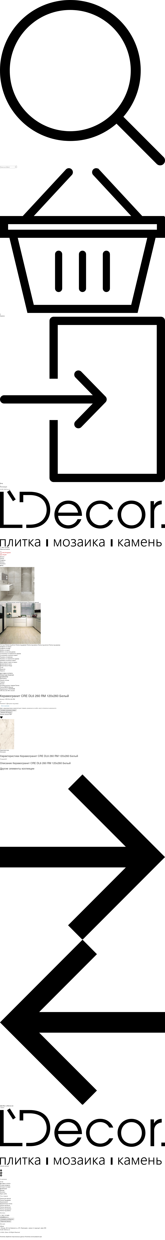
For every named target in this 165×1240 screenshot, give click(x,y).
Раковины (3, 563)
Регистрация (3, 487)
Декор (1, 565)
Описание (3, 752)
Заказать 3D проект (6, 712)
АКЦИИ (4, 555)
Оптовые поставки (5, 1187)
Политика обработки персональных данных (12, 1236)
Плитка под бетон (10, 645)
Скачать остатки (4, 680)
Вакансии (2, 669)
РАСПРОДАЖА (6, 552)
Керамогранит (24, 602)
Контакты (2, 1192)
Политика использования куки (33, 1236)
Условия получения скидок (8, 710)
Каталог (2, 557)
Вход (1, 483)
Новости (2, 671)
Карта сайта (3, 1194)
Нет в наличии (5, 706)
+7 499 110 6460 (4, 547)
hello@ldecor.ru (4, 1217)
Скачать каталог (4, 1166)
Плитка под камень (32, 645)
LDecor (2, 1226)
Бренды (2, 1190)
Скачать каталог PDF (6, 714)
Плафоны (3, 560)
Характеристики (4, 750)
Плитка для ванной (33, 602)
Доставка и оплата (5, 1183)
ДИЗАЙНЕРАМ (4, 677)
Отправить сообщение (7, 1219)
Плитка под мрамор (54, 645)
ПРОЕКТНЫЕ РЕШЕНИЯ (7, 675)
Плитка (2, 558)
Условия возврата (5, 1185)
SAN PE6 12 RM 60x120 (6, 1106)
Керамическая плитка (13, 602)
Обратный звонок (5, 1221)
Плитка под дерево (21, 645)
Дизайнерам (3, 1188)
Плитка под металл (43, 645)
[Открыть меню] (0, 551)
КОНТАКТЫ (3, 678)
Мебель (2, 562)
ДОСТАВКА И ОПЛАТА (6, 673)
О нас (1, 667)
